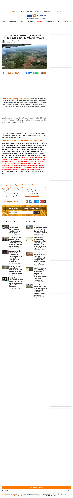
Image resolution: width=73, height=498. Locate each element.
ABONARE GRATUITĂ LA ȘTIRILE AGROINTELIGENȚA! (24, 208)
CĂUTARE (66, 21)
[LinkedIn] (30, 73)
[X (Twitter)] (34, 73)
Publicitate (29, 11)
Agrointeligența (5, 494)
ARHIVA (60, 21)
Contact (22, 11)
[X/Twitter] (37, 201)
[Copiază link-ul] (44, 73)
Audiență (37, 11)
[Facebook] (27, 73)
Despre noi (4, 490)
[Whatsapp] (37, 73)
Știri (4, 21)
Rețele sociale (47, 11)
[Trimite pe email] (41, 73)
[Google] (27, 201)
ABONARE (14, 11)
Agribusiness (50, 21)
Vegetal (21, 21)
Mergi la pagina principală (36, 487)
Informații (56, 11)
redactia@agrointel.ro (32, 196)
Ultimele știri (31, 221)
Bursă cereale (40, 21)
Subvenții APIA (12, 21)
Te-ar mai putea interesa (10, 221)
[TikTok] (44, 201)
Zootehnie (30, 21)
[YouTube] (41, 201)
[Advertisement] (36, 5)
